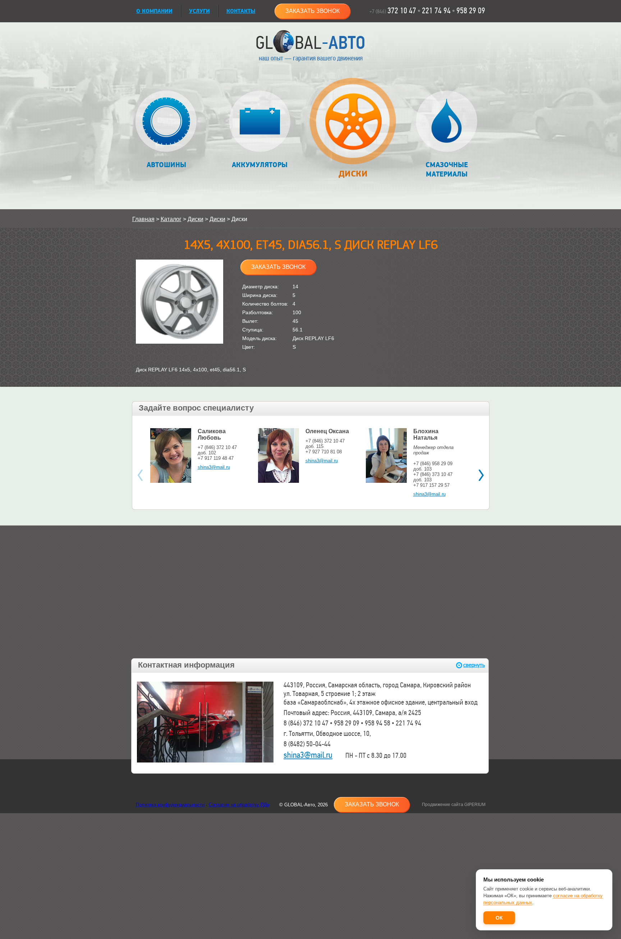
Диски (353, 173)
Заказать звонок (312, 11)
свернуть (474, 665)
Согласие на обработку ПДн (239, 804)
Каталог (171, 219)
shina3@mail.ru (214, 467)
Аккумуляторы (260, 165)
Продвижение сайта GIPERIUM (454, 804)
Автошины (166, 165)
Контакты (241, 11)
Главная (143, 219)
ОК (499, 918)
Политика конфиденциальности (170, 804)
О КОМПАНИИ (154, 11)
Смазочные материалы (447, 169)
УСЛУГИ (199, 11)
